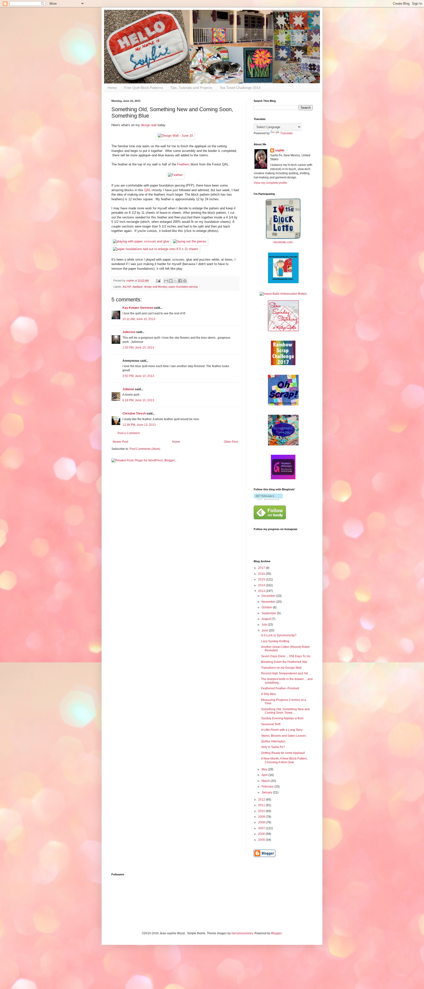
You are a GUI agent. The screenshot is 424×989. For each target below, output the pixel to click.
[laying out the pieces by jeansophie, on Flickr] (190, 241)
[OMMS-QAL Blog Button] (283, 282)
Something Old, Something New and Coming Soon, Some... (285, 711)
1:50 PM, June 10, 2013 (138, 347)
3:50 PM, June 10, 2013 (138, 376)
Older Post (231, 441)
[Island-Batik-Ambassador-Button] (283, 293)
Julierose (128, 332)
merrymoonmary (242, 933)
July (265, 624)
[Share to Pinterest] (184, 280)
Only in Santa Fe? (273, 747)
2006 (262, 834)
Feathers (184, 164)
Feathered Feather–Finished (280, 688)
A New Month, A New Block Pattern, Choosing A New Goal (284, 760)
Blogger (276, 933)
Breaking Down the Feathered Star (284, 662)
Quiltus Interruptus (273, 741)
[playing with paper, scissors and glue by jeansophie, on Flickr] (141, 241)
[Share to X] (175, 280)
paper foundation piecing (183, 286)
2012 (262, 799)
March (266, 781)
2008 (262, 822)
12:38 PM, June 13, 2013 (139, 425)
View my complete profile (270, 183)
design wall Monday (155, 286)
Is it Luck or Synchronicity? (278, 635)
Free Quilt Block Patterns (143, 88)
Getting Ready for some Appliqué (283, 753)
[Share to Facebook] (180, 280)
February (268, 786)
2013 (262, 591)
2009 (262, 816)
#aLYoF (127, 286)
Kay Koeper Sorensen (137, 307)
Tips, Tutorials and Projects (191, 88)
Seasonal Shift (270, 724)
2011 (262, 805)
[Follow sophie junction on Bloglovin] (268, 499)
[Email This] (166, 280)
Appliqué (137, 286)
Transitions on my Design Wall (281, 667)
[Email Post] (158, 280)
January (267, 792)
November (269, 601)
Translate (286, 133)
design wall (148, 125)
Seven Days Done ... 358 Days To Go (285, 656)
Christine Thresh (134, 413)
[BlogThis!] (170, 280)
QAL (147, 190)
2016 (262, 573)
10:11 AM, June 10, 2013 (138, 319)
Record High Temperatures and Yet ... (286, 673)
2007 (262, 828)
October (267, 607)
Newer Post (120, 441)
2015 (262, 579)
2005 (262, 840)
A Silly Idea (268, 694)
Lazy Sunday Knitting (275, 641)
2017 (262, 568)
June (265, 630)
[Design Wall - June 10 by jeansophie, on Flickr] (175, 135)
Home (112, 88)
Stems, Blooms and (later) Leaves (283, 735)
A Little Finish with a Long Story (282, 730)
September (269, 613)
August (267, 619)
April (265, 775)
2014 (262, 585)
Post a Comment (129, 433)
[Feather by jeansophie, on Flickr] (175, 175)
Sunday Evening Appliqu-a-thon (282, 718)
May (265, 769)
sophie (279, 150)
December (269, 596)
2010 (262, 811)
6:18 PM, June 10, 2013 (138, 400)
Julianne (128, 389)
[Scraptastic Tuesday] (283, 444)
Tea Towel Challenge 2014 (240, 88)
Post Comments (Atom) (145, 449)
